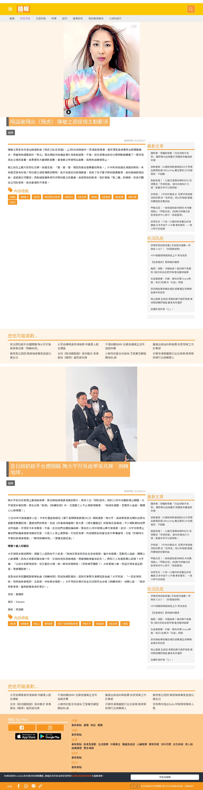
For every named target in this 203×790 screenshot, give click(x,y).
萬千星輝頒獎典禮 (68, 623)
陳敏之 (25, 197)
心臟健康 (142, 744)
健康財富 (78, 18)
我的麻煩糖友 (96, 18)
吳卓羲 (119, 197)
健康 (12, 18)
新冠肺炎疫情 (53, 197)
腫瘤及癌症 (128, 744)
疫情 (37, 197)
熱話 (93, 725)
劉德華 (49, 623)
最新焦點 (77, 725)
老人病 (189, 744)
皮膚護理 (77, 748)
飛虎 (13, 202)
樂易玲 (69, 197)
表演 (13, 623)
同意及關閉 (164, 777)
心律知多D (115, 18)
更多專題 (89, 748)
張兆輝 (82, 197)
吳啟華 (100, 623)
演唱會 (25, 623)
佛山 (37, 623)
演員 (13, 197)
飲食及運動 (90, 744)
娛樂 (10, 132)
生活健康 (103, 744)
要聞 (86, 725)
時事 (54, 18)
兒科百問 (166, 744)
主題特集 (41, 18)
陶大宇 (87, 623)
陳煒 (94, 197)
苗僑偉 (106, 197)
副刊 (64, 18)
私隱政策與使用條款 (81, 775)
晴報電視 (25, 18)
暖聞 (100, 725)
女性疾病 (178, 744)
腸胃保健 (154, 744)
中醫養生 (115, 744)
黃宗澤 (132, 197)
